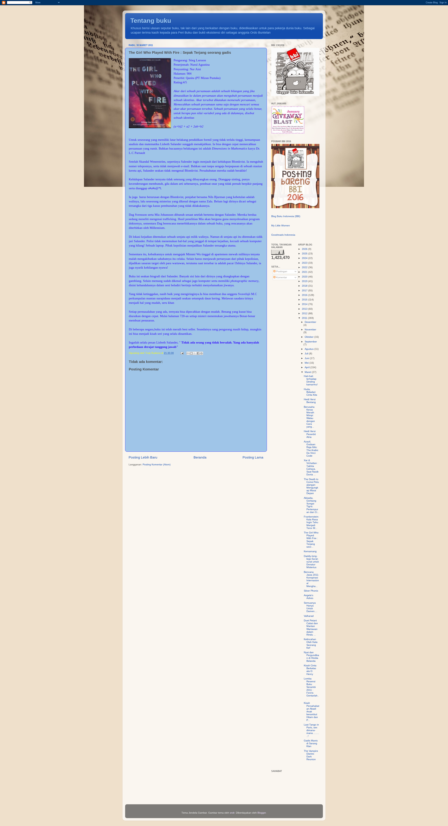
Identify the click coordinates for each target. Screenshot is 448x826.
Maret (308, 372)
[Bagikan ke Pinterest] (201, 353)
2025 (305, 253)
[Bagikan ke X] (195, 353)
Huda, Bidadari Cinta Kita (310, 392)
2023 (305, 263)
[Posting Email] (181, 353)
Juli (307, 353)
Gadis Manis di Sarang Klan (311, 743)
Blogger (261, 812)
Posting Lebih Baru (143, 457)
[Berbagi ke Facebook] (198, 353)
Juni (307, 358)
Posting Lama (253, 457)
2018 (305, 285)
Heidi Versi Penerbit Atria (310, 434)
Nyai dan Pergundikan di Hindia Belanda (311, 656)
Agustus (309, 349)
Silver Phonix (311, 590)
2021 (305, 272)
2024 (305, 258)
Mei (307, 363)
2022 (305, 267)
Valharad (309, 616)
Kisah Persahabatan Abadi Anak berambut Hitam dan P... (311, 711)
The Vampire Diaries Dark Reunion (311, 755)
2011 (305, 318)
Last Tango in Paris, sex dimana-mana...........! (311, 730)
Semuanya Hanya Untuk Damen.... (310, 607)
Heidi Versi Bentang (310, 401)
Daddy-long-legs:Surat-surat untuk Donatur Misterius (311, 562)
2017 (305, 290)
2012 (305, 313)
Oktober (309, 337)
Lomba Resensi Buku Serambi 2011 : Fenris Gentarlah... (311, 688)
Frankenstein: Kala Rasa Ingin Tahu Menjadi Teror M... (311, 522)
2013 (305, 309)
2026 (305, 249)
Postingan (281, 271)
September (311, 341)
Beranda (200, 457)
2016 (305, 295)
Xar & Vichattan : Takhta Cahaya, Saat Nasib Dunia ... (311, 467)
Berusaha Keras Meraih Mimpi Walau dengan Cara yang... (309, 417)
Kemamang (310, 551)
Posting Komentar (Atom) (157, 464)
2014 (305, 304)
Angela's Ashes (308, 596)
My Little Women (280, 225)
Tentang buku (150, 20)
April (307, 367)
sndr (232, 812)
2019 (305, 281)
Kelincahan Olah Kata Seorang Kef (310, 643)
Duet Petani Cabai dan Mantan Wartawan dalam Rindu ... (311, 627)
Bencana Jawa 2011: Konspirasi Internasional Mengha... (311, 579)
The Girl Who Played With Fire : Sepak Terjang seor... (311, 539)
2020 (305, 276)
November (310, 329)
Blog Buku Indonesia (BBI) (285, 216)
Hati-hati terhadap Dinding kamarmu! (311, 380)
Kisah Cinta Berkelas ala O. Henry (310, 669)
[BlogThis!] (191, 353)
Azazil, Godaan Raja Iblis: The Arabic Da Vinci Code (311, 448)
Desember (310, 322)
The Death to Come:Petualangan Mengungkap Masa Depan (311, 486)
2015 (305, 299)
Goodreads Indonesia (283, 235)
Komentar (281, 277)
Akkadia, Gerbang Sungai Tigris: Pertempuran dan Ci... (311, 505)
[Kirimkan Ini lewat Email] (188, 353)
